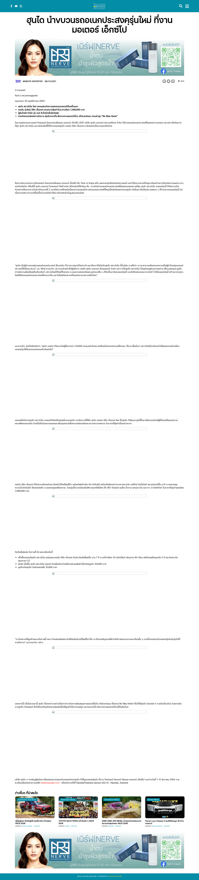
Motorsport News (54, 799)
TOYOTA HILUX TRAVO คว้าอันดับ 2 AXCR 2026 (62, 822)
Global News (139, 799)
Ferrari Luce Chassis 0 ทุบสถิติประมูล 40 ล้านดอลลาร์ (150, 822)
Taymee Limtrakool (142, 826)
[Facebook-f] (11, 6)
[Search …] (180, 6)
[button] (164, 81)
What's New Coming (185, 799)
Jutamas (53, 826)
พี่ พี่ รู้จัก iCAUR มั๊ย (182, 820)
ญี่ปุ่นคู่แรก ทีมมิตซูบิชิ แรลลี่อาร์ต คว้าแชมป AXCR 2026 (19, 822)
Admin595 (97, 826)
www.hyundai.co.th (50, 782)
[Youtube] (16, 6)
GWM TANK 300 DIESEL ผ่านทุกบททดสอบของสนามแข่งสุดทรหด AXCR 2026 (107, 822)
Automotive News (97, 799)
